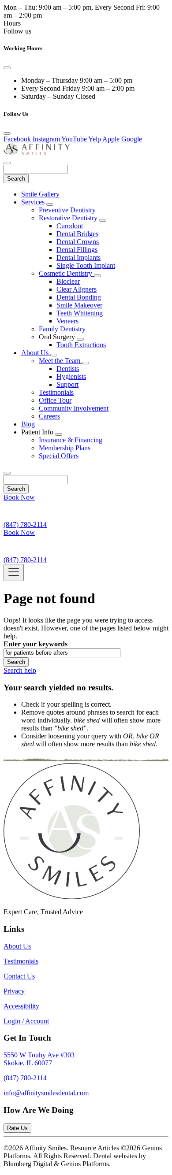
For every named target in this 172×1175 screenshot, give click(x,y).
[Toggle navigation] (14, 572)
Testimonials (56, 392)
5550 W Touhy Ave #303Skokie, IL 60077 (39, 1059)
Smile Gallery (40, 194)
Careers (49, 416)
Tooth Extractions (81, 344)
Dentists (67, 368)
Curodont (69, 226)
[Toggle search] (7, 473)
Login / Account (26, 1021)
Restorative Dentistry (69, 218)
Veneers (67, 321)
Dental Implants (78, 257)
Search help (20, 670)
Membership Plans (64, 448)
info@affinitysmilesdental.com (46, 1093)
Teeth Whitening (79, 313)
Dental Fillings (76, 249)
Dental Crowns (77, 241)
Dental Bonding (78, 297)
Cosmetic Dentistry (66, 273)
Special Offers (59, 456)
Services (33, 202)
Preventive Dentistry (67, 210)
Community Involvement (73, 408)
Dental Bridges (77, 233)
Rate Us (17, 1128)
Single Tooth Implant (85, 265)
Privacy (14, 991)
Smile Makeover (79, 305)
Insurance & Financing (70, 440)
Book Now (19, 497)
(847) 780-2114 (25, 1078)
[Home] (37, 152)
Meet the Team (60, 360)
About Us (35, 352)
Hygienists (71, 376)
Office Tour (55, 400)
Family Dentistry (62, 329)
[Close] (7, 68)
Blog (28, 424)
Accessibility (21, 1006)
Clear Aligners (76, 289)
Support (67, 384)
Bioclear (68, 281)
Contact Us (19, 976)
